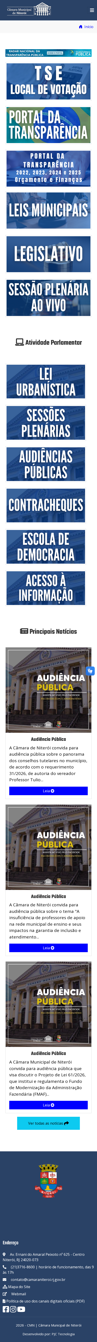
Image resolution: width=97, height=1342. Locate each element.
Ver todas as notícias (46, 1123)
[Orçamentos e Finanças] (48, 168)
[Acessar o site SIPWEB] (45, 505)
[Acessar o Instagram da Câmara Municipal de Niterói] (13, 1310)
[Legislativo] (48, 253)
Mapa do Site (19, 1286)
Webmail (18, 1293)
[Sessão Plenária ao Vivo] (48, 297)
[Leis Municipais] (48, 210)
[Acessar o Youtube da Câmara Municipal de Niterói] (21, 1310)
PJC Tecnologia (63, 1334)
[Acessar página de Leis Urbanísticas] (45, 381)
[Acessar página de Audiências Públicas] (45, 463)
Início (88, 26)
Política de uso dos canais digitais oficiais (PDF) (45, 1301)
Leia (47, 790)
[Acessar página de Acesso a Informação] (45, 587)
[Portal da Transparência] (48, 124)
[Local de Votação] (48, 81)
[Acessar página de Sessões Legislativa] (45, 422)
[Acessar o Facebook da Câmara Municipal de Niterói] (6, 1310)
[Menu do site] (92, 10)
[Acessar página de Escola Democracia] (45, 546)
